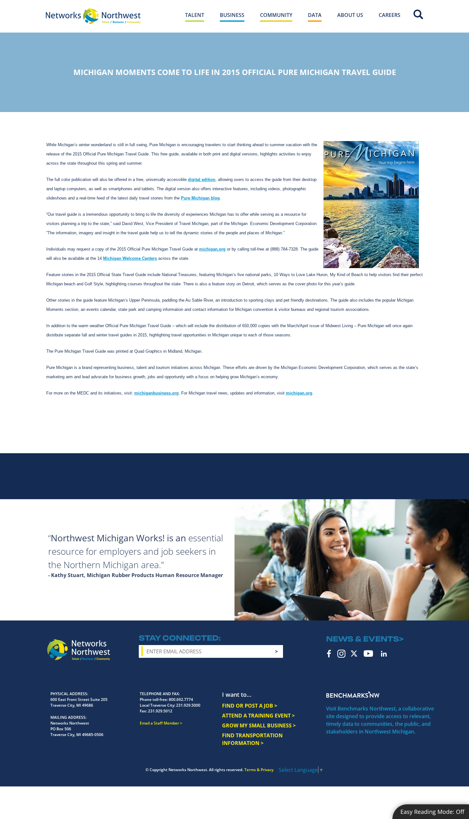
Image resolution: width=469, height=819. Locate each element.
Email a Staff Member (159, 723)
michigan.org (212, 249)
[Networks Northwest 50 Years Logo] (93, 16)
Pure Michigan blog (200, 198)
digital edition (201, 179)
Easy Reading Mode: (432, 811)
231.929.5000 (188, 705)
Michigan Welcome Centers (130, 258)
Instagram (341, 653)
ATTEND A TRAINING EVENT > (258, 715)
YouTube (368, 653)
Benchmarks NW (353, 694)
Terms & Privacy (258, 769)
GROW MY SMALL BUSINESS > (259, 725)
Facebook (329, 653)
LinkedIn (384, 653)
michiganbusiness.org (156, 393)
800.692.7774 (181, 699)
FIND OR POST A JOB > (249, 705)
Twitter (354, 653)
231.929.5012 (160, 711)
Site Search (418, 14)
